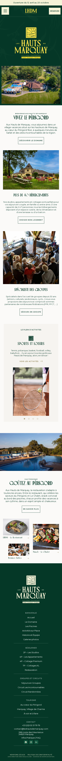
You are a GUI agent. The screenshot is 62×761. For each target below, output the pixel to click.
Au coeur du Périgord (31, 705)
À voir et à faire (31, 713)
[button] (24, 418)
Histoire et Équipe (31, 635)
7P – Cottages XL (31, 665)
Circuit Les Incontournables (31, 687)
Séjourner (31, 648)
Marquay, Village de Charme (31, 709)
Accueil (31, 617)
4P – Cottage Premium (31, 661)
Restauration (31, 670)
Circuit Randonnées (31, 692)
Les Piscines (31, 626)
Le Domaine (31, 622)
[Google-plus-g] (36, 742)
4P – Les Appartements (31, 657)
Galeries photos (31, 639)
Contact (31, 722)
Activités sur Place (31, 630)
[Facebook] (26, 742)
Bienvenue (31, 613)
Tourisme (31, 700)
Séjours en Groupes (31, 683)
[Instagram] (31, 742)
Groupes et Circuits (31, 678)
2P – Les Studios (31, 652)
